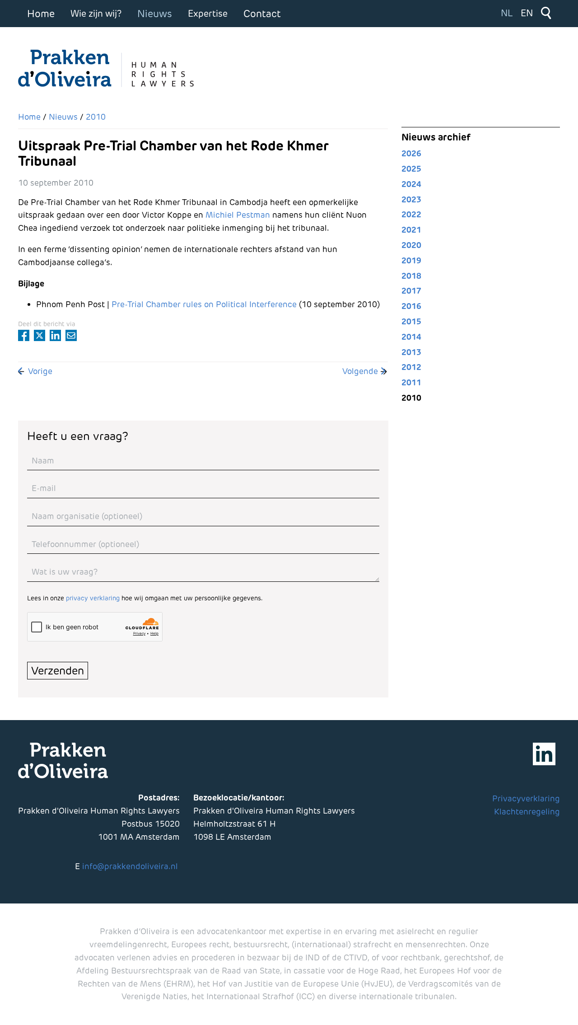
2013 (411, 352)
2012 (411, 367)
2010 (411, 398)
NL (507, 13)
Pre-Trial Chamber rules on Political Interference (204, 304)
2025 (411, 169)
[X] (39, 335)
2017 (411, 291)
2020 (411, 245)
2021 (411, 230)
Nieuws (154, 13)
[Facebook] (23, 335)
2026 (411, 153)
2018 (411, 276)
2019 (411, 260)
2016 (411, 306)
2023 (411, 199)
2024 (411, 184)
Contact (262, 13)
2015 (411, 321)
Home (41, 13)
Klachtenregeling (527, 811)
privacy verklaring (93, 598)
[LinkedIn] (55, 335)
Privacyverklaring (526, 798)
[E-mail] (71, 335)
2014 (411, 337)
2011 (411, 382)
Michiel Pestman (237, 215)
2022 (411, 214)
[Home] (108, 69)
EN (527, 13)
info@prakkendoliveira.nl (130, 866)
